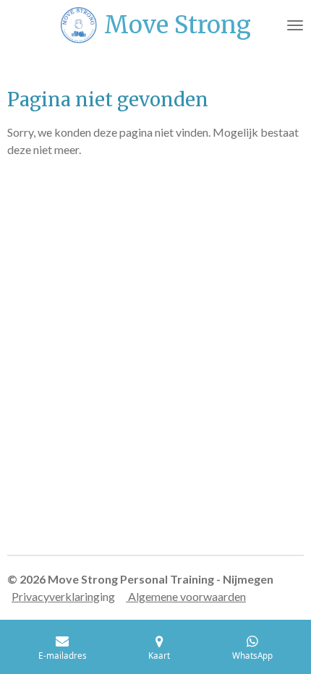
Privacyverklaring (56, 596)
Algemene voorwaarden (186, 596)
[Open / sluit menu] (295, 25)
